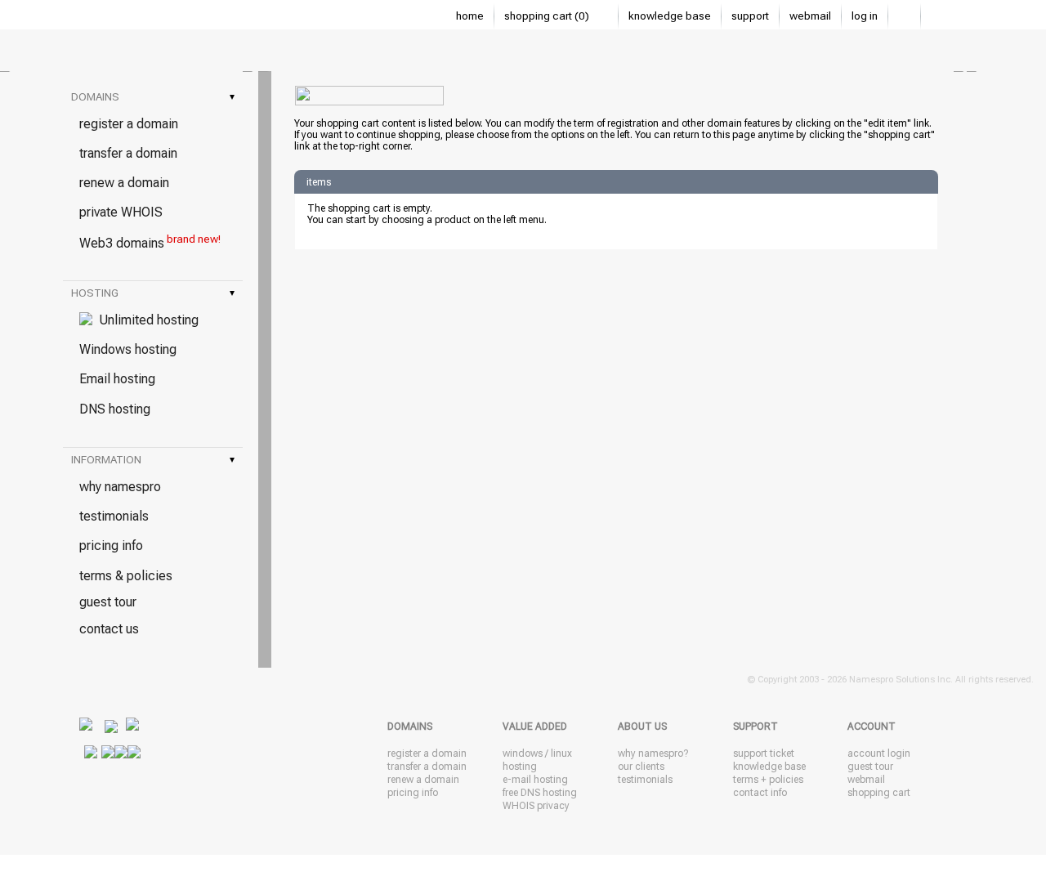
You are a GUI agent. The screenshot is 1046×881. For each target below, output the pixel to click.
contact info (760, 792)
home (470, 16)
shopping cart (878, 792)
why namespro (120, 486)
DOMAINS (153, 97)
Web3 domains (150, 242)
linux (561, 753)
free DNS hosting (540, 792)
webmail (810, 16)
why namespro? (653, 753)
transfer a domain (128, 153)
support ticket (763, 753)
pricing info (111, 545)
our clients (641, 766)
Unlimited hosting (145, 320)
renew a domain (124, 182)
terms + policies (768, 779)
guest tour (107, 602)
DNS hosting (114, 409)
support (750, 16)
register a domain (128, 124)
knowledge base (669, 16)
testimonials (114, 516)
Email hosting (117, 379)
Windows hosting (128, 349)
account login (878, 753)
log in (865, 16)
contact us (109, 629)
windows (523, 753)
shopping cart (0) (548, 16)
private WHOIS (121, 212)
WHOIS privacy (536, 806)
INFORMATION (153, 460)
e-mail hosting (535, 779)
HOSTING (153, 293)
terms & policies (125, 576)
